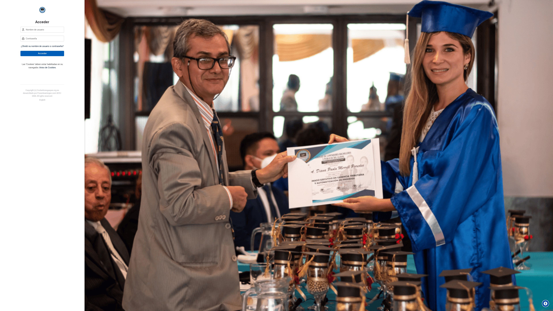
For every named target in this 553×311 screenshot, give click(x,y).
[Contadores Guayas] (42, 9)
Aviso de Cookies (47, 67)
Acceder (42, 53)
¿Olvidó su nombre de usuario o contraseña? (42, 46)
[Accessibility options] (545, 303)
